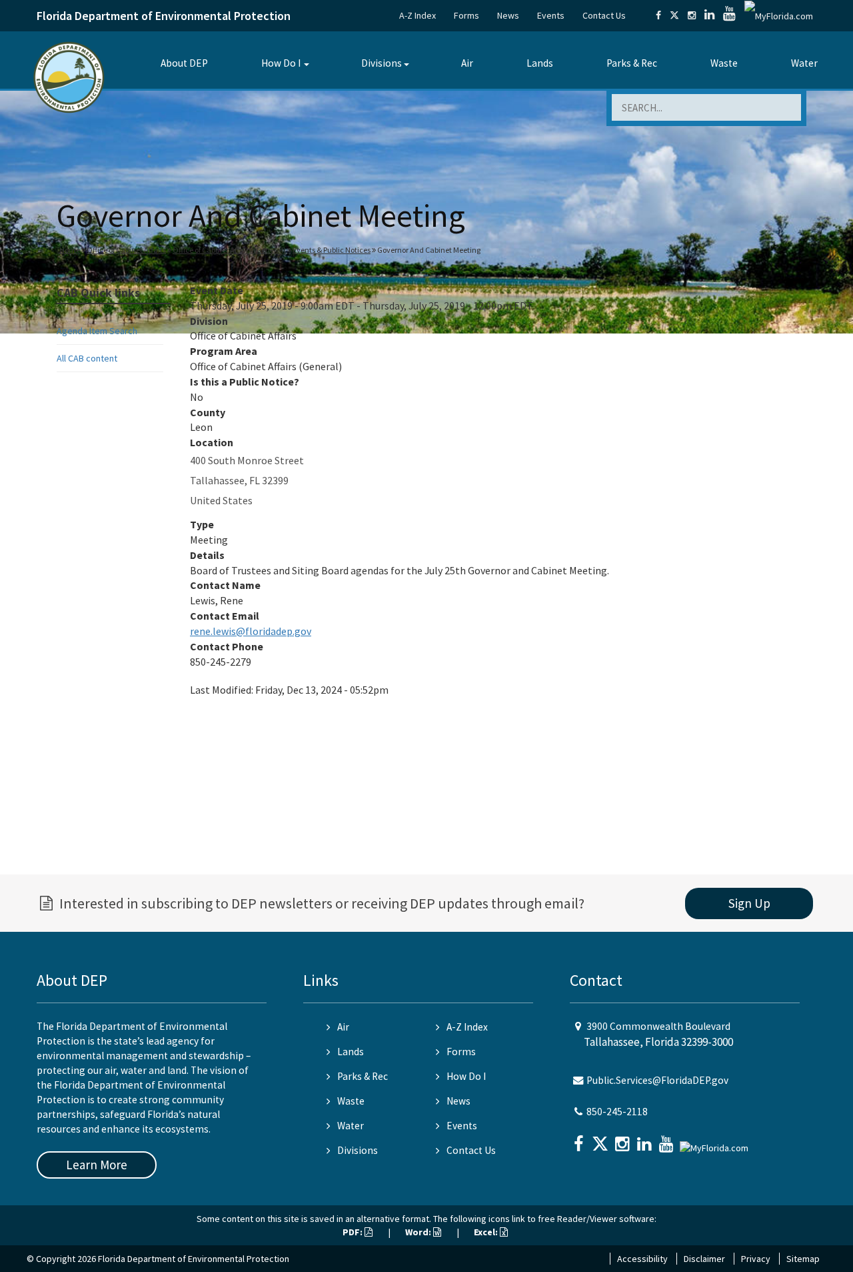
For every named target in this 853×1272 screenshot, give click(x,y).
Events (550, 15)
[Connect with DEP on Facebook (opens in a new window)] (658, 15)
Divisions (381, 63)
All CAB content (87, 358)
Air (467, 63)
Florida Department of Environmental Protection (164, 15)
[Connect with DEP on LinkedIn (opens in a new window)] (709, 15)
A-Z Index (417, 15)
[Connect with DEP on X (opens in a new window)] (674, 15)
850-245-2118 (617, 1111)
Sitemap (803, 1259)
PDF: (354, 1232)
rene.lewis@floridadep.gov (250, 631)
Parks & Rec (631, 63)
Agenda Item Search (97, 331)
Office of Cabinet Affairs (126, 250)
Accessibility (642, 1259)
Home (69, 250)
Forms (466, 15)
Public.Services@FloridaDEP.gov (657, 1080)
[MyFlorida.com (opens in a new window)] (778, 15)
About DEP (184, 63)
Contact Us (604, 15)
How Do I (281, 63)
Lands (539, 63)
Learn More (96, 1165)
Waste (724, 63)
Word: (419, 1232)
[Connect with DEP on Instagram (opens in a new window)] (691, 15)
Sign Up (749, 903)
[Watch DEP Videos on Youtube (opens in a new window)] (729, 15)
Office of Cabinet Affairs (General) (229, 250)
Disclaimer (704, 1259)
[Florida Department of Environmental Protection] (69, 76)
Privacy (755, 1259)
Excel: (487, 1232)
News (508, 15)
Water (804, 63)
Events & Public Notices (332, 250)
